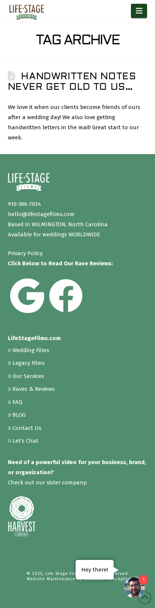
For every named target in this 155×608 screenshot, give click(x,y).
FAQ (17, 402)
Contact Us (26, 428)
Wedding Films (30, 350)
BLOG (19, 414)
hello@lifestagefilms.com (41, 214)
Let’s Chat (25, 440)
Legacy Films (28, 363)
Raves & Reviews (33, 389)
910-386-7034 (24, 204)
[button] (139, 11)
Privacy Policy (25, 253)
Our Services (28, 376)
